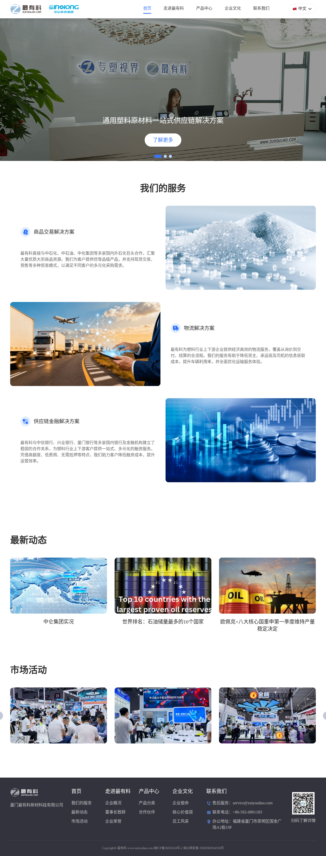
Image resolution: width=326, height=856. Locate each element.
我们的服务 (81, 803)
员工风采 (180, 821)
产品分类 (147, 803)
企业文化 (233, 8)
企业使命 (180, 803)
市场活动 (79, 821)
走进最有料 (174, 8)
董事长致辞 (115, 812)
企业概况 (113, 803)
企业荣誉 (113, 821)
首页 (147, 8)
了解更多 (163, 140)
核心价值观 (182, 812)
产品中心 (204, 8)
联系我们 (261, 8)
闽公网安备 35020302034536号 (203, 848)
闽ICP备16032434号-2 (168, 848)
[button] (158, 156)
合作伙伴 (147, 812)
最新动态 (79, 812)
